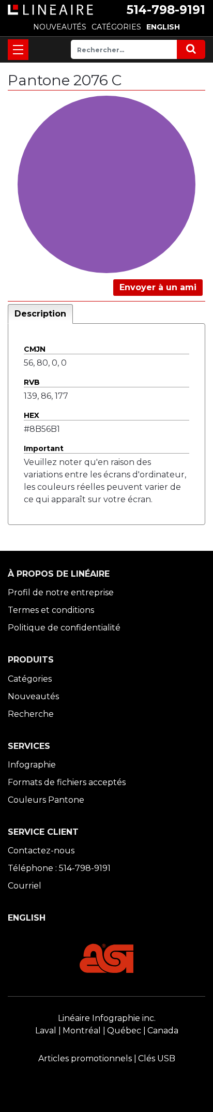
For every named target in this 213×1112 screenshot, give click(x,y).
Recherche (31, 714)
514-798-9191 (166, 10)
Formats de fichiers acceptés (67, 782)
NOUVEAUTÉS (59, 27)
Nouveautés (33, 696)
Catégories (30, 679)
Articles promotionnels (85, 1058)
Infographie (32, 765)
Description (40, 314)
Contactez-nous (41, 850)
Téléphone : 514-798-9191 (59, 868)
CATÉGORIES (116, 27)
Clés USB (156, 1058)
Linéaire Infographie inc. (107, 1018)
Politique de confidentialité (64, 628)
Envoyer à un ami (157, 287)
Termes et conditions (51, 610)
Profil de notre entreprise (61, 592)
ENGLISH (163, 27)
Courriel (24, 886)
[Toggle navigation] (18, 49)
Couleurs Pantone (46, 800)
